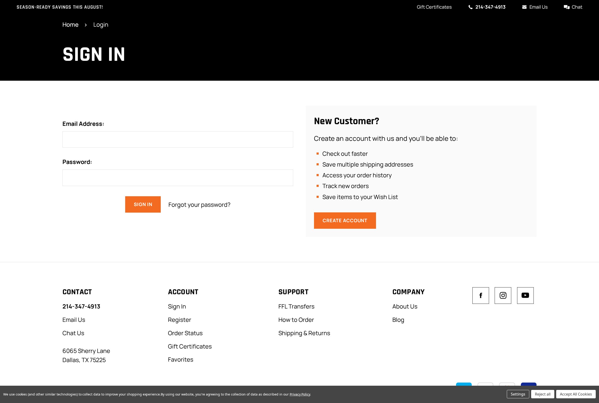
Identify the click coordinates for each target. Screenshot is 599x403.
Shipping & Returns (304, 333)
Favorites (180, 359)
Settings (518, 394)
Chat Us (73, 333)
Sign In (177, 306)
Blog (398, 319)
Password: (77, 161)
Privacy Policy (300, 394)
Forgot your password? (199, 204)
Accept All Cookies (576, 394)
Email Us (539, 7)
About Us (404, 306)
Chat (577, 7)
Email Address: (83, 123)
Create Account (345, 220)
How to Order (296, 319)
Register (179, 319)
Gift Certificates (434, 7)
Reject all (543, 394)
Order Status (185, 333)
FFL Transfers (296, 306)
